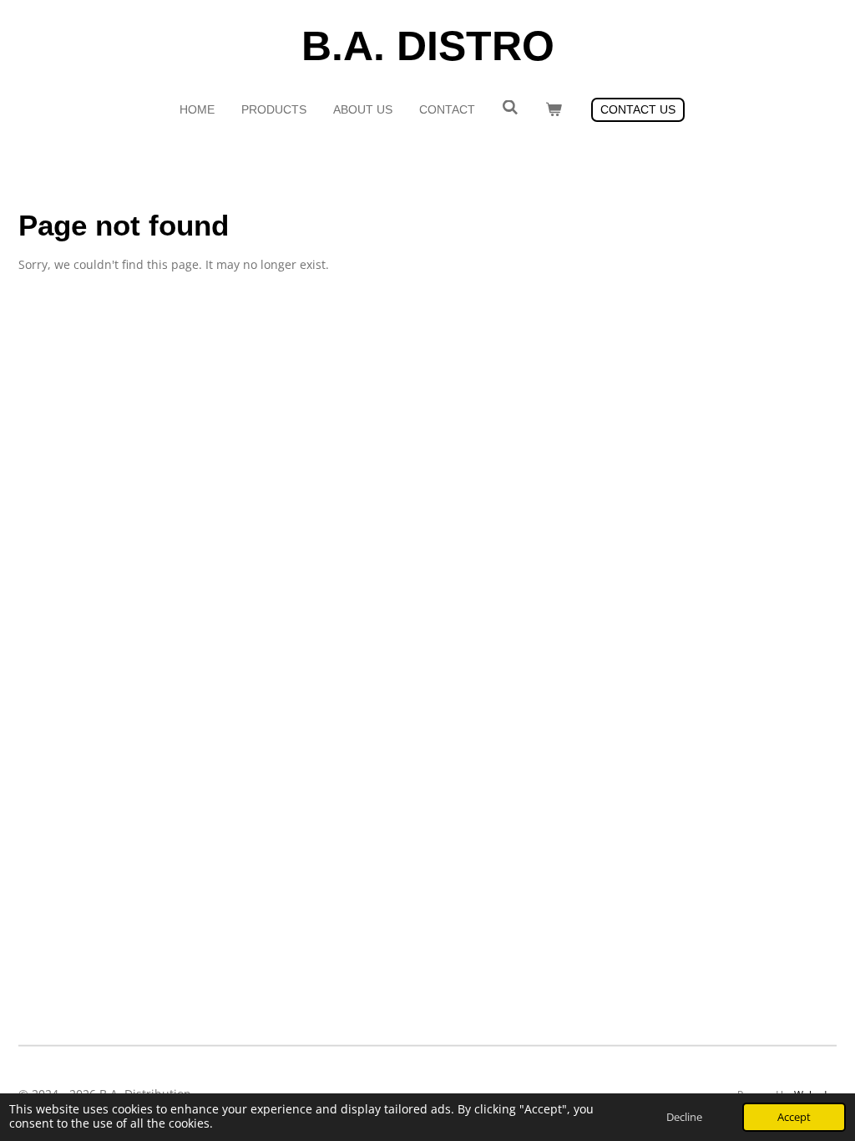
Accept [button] (794, 1117)
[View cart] (553, 110)
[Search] (510, 108)
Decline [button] (684, 1117)
